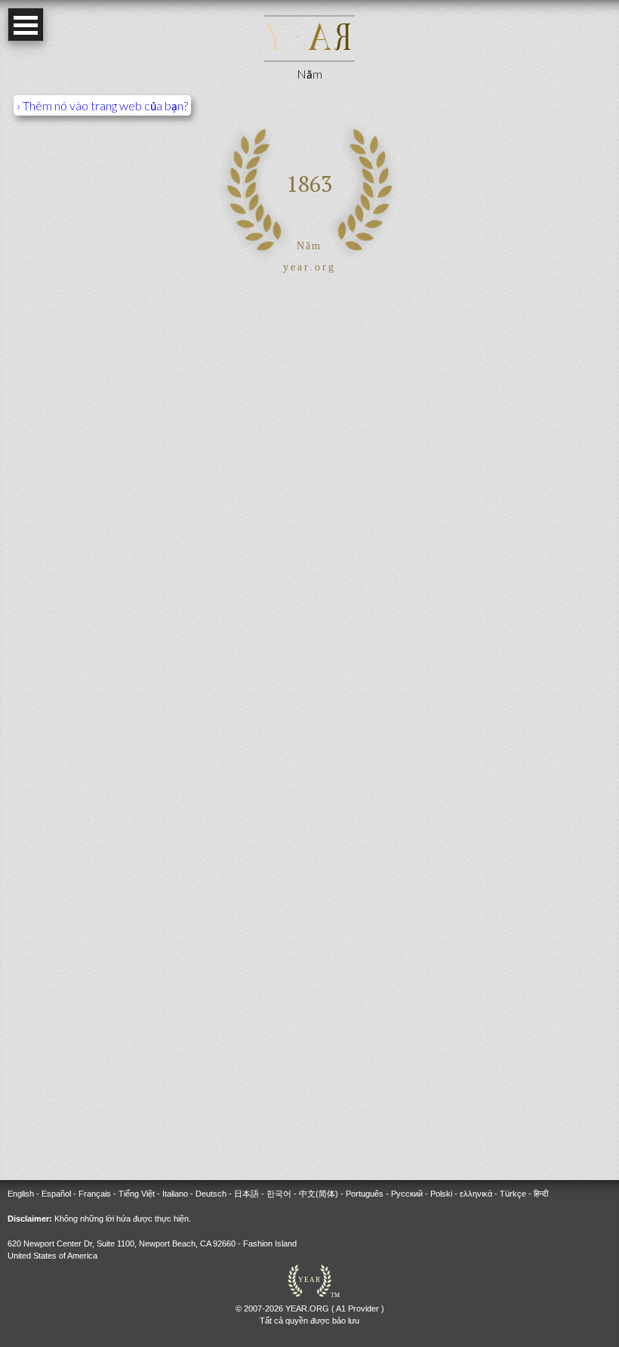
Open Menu (26, 25)
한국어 (278, 1193)
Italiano (175, 1193)
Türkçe (513, 1193)
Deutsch (211, 1193)
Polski (441, 1193)
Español (56, 1193)
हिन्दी (541, 1193)
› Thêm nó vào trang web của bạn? (102, 105)
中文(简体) (318, 1193)
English (21, 1193)
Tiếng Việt (137, 1193)
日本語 (246, 1193)
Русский (407, 1193)
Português (364, 1193)
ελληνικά (476, 1193)
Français (95, 1193)
